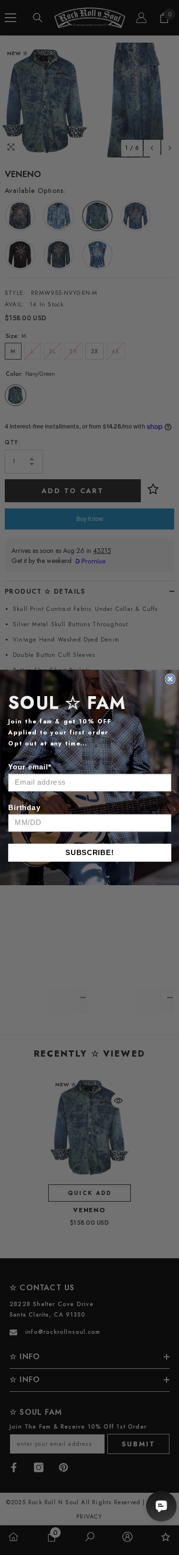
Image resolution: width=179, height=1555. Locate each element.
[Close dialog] (170, 679)
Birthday (24, 807)
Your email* (30, 767)
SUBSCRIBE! (89, 852)
